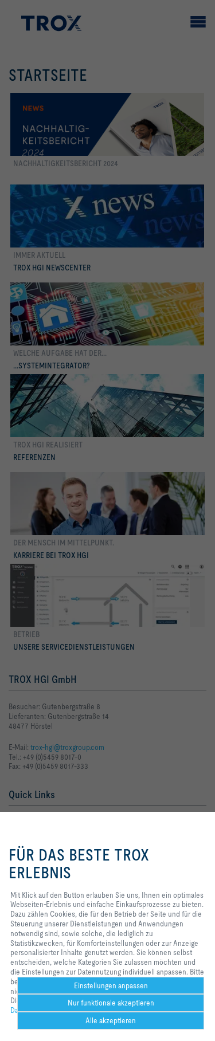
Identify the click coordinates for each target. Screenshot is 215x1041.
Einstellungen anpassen (111, 985)
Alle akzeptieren (110, 1020)
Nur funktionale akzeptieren (111, 1002)
